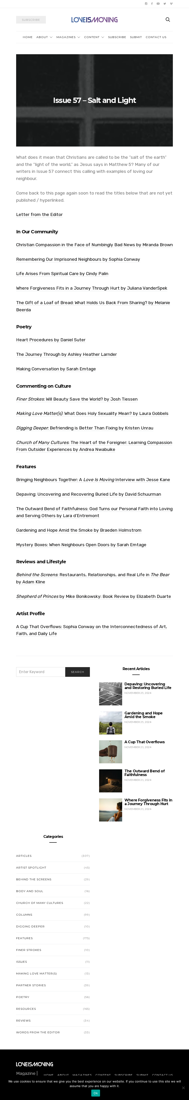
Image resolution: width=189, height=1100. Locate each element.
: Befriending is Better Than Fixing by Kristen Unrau (84, 428)
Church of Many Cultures (39, 903)
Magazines (66, 37)
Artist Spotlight (31, 867)
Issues (21, 961)
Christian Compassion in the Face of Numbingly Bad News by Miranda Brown (94, 244)
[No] (183, 1087)
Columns (24, 914)
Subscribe (117, 37)
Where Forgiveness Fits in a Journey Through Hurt (148, 802)
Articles (24, 855)
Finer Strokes (28, 950)
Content (92, 37)
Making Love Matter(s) (36, 973)
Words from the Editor (38, 1032)
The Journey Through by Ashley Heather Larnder (66, 354)
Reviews (23, 1020)
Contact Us (156, 37)
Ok (96, 1093)
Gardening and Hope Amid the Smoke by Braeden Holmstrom (79, 530)
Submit (136, 37)
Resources (26, 1008)
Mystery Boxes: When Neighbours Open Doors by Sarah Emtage (81, 544)
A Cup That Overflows (144, 742)
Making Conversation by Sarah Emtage (56, 369)
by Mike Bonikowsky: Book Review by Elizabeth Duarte (93, 596)
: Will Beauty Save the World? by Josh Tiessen (77, 399)
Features (24, 938)
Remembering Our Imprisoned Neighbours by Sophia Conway (78, 259)
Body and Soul (29, 891)
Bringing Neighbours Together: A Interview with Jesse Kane (93, 479)
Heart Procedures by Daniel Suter (51, 339)
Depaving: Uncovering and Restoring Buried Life (147, 686)
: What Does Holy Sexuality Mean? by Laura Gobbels (92, 413)
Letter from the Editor (39, 214)
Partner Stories (31, 985)
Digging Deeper (30, 926)
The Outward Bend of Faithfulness (144, 773)
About (42, 37)
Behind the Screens (33, 879)
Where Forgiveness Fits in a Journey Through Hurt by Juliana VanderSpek (91, 288)
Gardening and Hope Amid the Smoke (143, 715)
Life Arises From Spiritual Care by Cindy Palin (62, 273)
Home (28, 37)
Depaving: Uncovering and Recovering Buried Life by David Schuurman (88, 494)
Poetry (22, 997)
